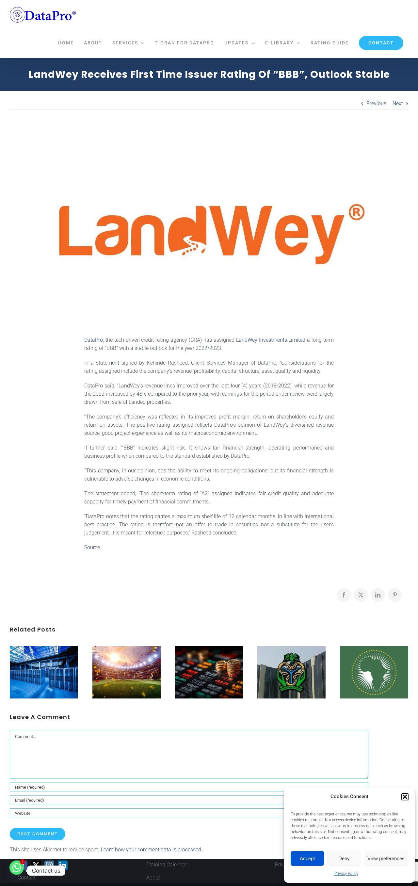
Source (92, 547)
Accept (307, 858)
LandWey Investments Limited (271, 340)
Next (398, 103)
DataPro (93, 340)
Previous (376, 103)
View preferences (386, 858)
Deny (344, 858)
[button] (405, 797)
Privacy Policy (346, 873)
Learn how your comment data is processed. (151, 849)
